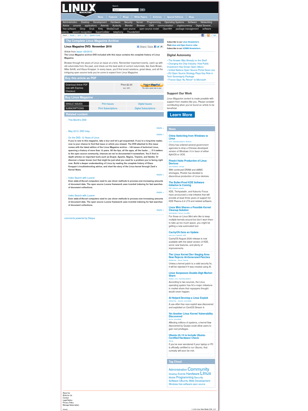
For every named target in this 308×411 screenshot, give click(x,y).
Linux (170, 141)
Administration (70, 22)
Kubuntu (175, 188)
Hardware (115, 22)
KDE (170, 188)
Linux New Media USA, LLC (206, 409)
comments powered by (79, 218)
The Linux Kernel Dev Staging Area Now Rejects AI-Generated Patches (189, 256)
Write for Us (67, 395)
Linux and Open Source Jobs (184, 45)
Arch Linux (172, 235)
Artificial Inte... (173, 260)
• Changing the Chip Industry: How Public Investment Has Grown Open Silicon (188, 65)
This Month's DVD (77, 119)
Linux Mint (187, 213)
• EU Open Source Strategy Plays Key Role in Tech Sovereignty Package (190, 75)
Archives (157, 16)
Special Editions (175, 16)
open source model (149, 28)
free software (185, 384)
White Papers (140, 16)
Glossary (65, 409)
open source (199, 384)
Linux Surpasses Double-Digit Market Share (190, 274)
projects (181, 188)
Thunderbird (133, 31)
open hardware (173, 166)
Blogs (126, 16)
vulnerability (187, 301)
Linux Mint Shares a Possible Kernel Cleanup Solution (190, 209)
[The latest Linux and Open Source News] (208, 35)
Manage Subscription (71, 405)
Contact (66, 397)
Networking (206, 22)
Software (192, 22)
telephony (118, 31)
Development (100, 22)
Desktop (85, 22)
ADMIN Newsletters (192, 48)
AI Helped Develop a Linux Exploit (188, 298)
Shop (191, 16)
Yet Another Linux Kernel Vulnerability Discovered (191, 315)
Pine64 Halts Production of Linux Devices (188, 162)
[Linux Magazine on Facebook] (202, 35)
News (100, 16)
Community (198, 369)
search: (115, 6)
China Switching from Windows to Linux (188, 137)
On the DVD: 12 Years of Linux (83, 137)
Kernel (181, 213)
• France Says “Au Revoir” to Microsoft (186, 79)
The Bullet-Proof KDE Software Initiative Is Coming (186, 184)
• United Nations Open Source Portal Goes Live (191, 70)
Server (139, 22)
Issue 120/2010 (84, 51)
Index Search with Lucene (81, 177)
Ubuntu (171, 341)
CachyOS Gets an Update (184, 232)
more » (160, 127)
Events (181, 373)
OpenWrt (167, 28)
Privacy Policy (68, 402)
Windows (188, 141)
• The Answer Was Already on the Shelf (187, 60)
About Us (66, 393)
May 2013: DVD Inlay (79, 131)
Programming (154, 22)
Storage (181, 166)
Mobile (172, 377)
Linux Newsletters (191, 41)
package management (187, 28)
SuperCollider (102, 31)
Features (113, 16)
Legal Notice (67, 400)
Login (214, 35)
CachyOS (179, 235)
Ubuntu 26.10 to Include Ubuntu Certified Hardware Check (187, 336)
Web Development (199, 381)
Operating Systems (174, 22)
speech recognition (82, 31)
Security (128, 22)
